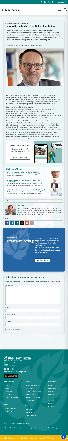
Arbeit (50, 385)
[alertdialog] (34, 438)
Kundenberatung (37, 45)
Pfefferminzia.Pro (10, 408)
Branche (51, 406)
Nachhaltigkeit (31, 400)
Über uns (8, 385)
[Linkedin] (8, 369)
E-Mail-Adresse (10, 314)
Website (8, 321)
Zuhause (51, 403)
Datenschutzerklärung (50, 428)
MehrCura (8, 411)
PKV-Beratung (30, 388)
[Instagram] (10, 369)
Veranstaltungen (31, 415)
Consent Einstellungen (11, 428)
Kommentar (9, 285)
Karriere (7, 388)
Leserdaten (8, 394)
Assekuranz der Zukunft (34, 385)
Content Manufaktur (12, 397)
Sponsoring (29, 412)
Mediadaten (9, 391)
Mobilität (51, 391)
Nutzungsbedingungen (27, 428)
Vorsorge (51, 400)
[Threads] (13, 369)
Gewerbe (51, 394)
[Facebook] (5, 369)
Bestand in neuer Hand (33, 391)
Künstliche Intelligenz (33, 397)
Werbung (29, 409)
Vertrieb (50, 397)
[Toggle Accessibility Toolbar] (63, 436)
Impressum (38, 428)
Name (7, 307)
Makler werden (31, 394)
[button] (59, 10)
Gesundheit (52, 388)
